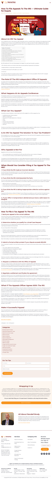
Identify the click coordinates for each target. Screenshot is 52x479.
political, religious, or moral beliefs (34, 204)
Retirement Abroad (6, 347)
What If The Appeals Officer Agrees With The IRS (12, 59)
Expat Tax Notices (6, 336)
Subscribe (45, 449)
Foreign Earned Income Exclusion (9, 344)
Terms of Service (36, 477)
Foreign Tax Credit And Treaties (8, 345)
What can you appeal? (7, 53)
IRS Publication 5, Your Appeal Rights (30, 293)
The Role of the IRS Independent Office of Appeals (12, 50)
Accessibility (42, 477)
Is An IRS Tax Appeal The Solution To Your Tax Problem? (13, 54)
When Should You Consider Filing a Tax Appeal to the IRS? (13, 57)
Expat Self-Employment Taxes (8, 331)
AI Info (46, 477)
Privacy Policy (29, 477)
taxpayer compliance (5, 89)
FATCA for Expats (5, 341)
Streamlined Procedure (7, 349)
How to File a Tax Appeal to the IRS (9, 58)
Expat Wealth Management (8, 339)
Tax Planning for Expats (7, 350)
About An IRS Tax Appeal (7, 49)
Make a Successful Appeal (7, 60)
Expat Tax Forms (5, 334)
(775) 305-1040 (7, 443)
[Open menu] (51, 2)
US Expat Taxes (5, 352)
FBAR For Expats (5, 342)
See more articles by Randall (24, 422)
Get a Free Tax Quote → (6, 319)
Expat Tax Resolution (6, 337)
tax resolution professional (6, 269)
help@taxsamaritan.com (6, 447)
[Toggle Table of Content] (23, 48)
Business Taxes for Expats (7, 329)
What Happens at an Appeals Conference (10, 52)
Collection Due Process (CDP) (14, 194)
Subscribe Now (7, 373)
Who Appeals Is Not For (7, 55)
